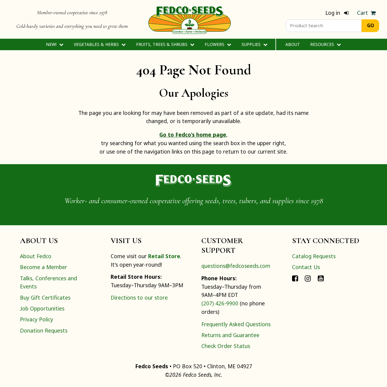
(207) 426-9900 (219, 303)
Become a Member (43, 267)
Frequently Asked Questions (236, 324)
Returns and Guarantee (230, 335)
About (292, 44)
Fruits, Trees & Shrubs (162, 44)
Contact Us (306, 267)
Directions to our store (139, 297)
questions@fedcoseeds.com (235, 265)
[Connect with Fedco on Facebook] (295, 278)
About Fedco (35, 256)
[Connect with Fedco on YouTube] (321, 278)
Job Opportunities (42, 308)
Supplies (252, 44)
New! (52, 44)
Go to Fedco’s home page (192, 134)
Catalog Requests (314, 256)
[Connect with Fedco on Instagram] (308, 278)
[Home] (189, 19)
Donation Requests (43, 330)
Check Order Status (225, 346)
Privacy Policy (36, 319)
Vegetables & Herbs (97, 44)
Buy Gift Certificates (45, 297)
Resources (322, 44)
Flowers (215, 44)
